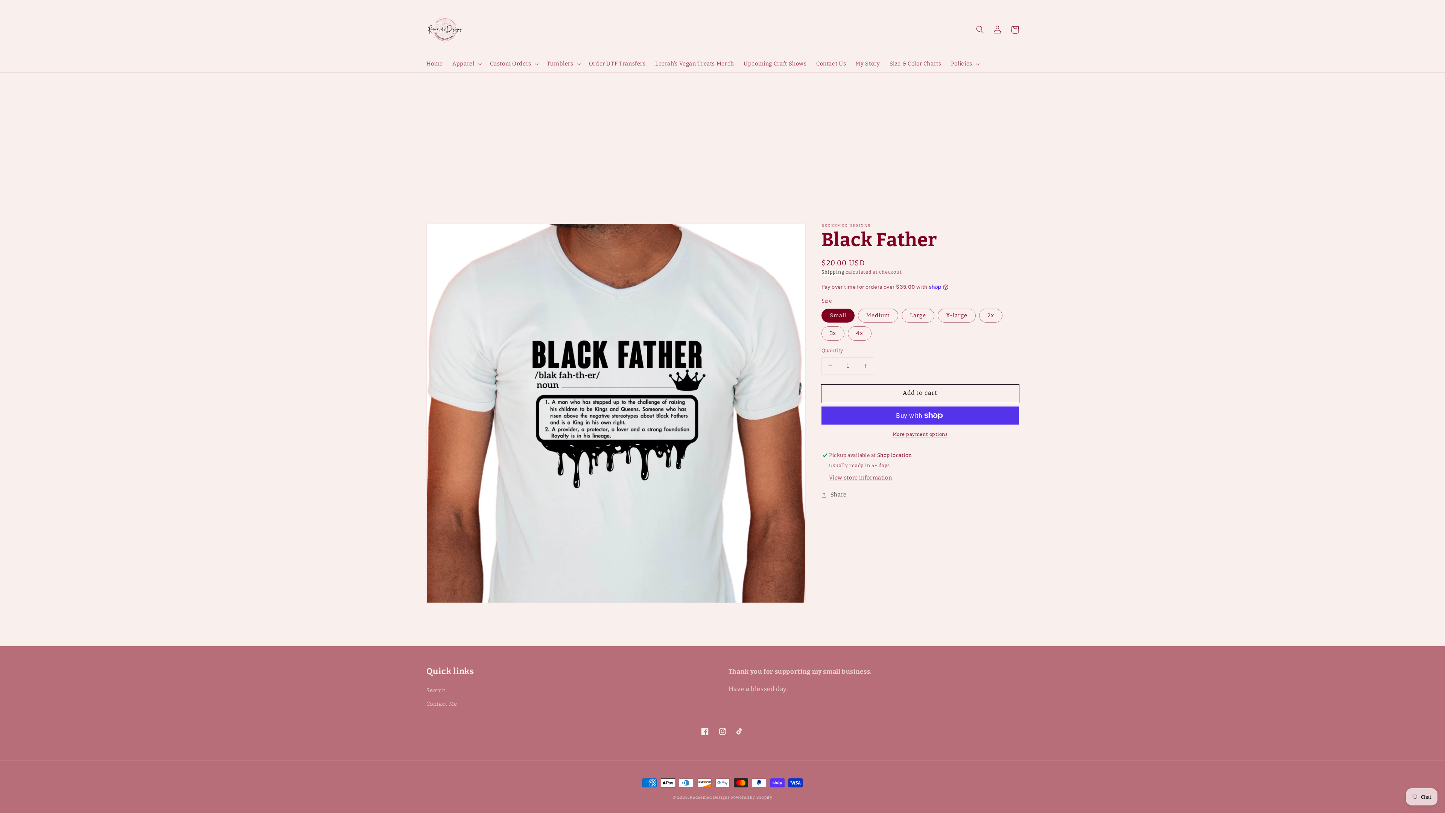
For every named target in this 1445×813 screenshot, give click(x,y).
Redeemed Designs (710, 797)
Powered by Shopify (752, 797)
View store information (860, 477)
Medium (878, 315)
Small (838, 315)
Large (918, 315)
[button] (980, 29)
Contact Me (441, 703)
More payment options (920, 434)
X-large (956, 315)
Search (436, 690)
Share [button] (838, 494)
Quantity (832, 350)
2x (990, 315)
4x (859, 333)
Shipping (832, 272)
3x (833, 333)
